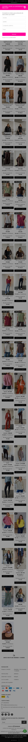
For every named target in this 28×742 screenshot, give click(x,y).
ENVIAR (14, 34)
